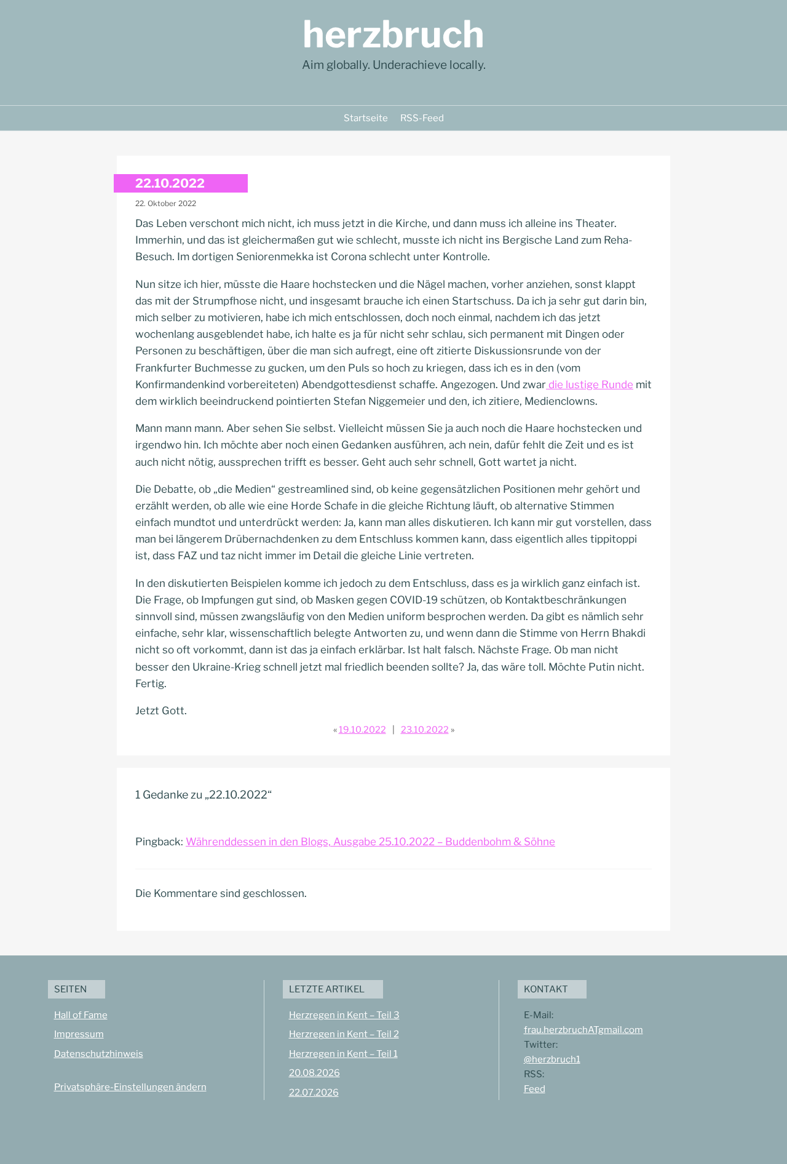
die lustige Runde (589, 384)
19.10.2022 (362, 729)
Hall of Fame (81, 1015)
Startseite (366, 118)
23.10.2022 (425, 729)
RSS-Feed (422, 118)
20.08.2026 (314, 1072)
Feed (534, 1088)
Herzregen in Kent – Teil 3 (344, 1015)
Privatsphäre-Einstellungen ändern (130, 1087)
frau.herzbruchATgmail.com (583, 1029)
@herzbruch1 (552, 1059)
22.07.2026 (314, 1092)
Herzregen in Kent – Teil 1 (343, 1053)
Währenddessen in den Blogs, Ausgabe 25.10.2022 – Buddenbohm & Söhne (370, 841)
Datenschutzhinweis (98, 1053)
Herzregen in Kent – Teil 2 (344, 1034)
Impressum (79, 1034)
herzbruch (393, 34)
